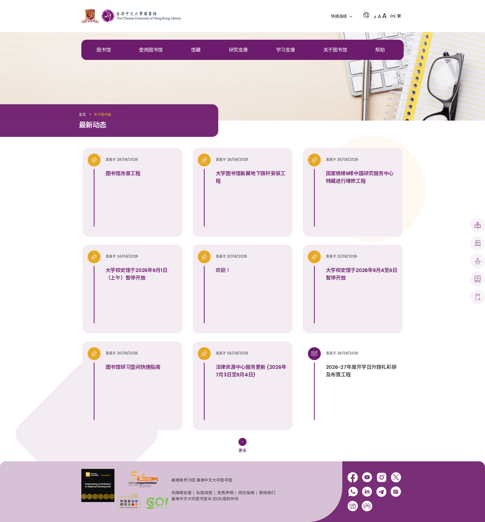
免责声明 (225, 493)
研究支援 (238, 50)
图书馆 (103, 50)
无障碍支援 (181, 493)
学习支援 (285, 50)
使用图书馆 (151, 50)
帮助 (380, 50)
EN (392, 16)
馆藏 (196, 50)
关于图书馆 (335, 50)
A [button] (375, 16)
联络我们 (267, 493)
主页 (82, 114)
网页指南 (246, 493)
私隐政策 (204, 493)
